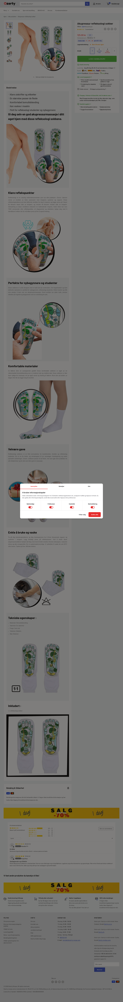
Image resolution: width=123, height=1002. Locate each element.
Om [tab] (89, 486)
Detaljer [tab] (61, 486)
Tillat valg (82, 514)
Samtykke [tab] (34, 486)
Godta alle (94, 514)
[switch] (30, 507)
